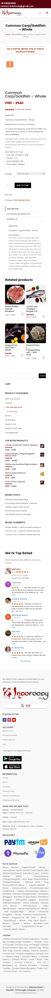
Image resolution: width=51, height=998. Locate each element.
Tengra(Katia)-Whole (32, 926)
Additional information (18, 214)
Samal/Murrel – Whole (36, 908)
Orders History (9, 740)
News (5, 782)
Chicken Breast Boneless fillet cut (26, 946)
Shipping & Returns (11, 800)
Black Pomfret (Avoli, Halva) (29, 870)
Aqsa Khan (16, 631)
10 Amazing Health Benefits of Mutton (21, 503)
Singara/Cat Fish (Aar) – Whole (29, 917)
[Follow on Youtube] (14, 720)
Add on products (12, 399)
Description (13, 209)
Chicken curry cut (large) (27, 944)
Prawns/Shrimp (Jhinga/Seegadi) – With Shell (26, 878)
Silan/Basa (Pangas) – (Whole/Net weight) (26, 898)
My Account (8, 731)
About (5, 777)
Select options (22, 314)
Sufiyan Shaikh (11, 527)
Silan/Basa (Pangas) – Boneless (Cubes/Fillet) (26, 895)
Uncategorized (11, 432)
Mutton (8, 415)
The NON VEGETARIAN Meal (16, 499)
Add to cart (22, 185)
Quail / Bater (35, 959)
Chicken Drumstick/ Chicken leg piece (21, 939)
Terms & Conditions (11, 796)
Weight (8, 174)
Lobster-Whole (19, 888)
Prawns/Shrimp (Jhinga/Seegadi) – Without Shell (26, 881)
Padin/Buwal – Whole (15, 920)
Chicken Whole (19, 959)
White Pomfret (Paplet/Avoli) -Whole (24, 867)
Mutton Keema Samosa (31, 527)
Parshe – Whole (21, 923)
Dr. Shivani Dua (18, 647)
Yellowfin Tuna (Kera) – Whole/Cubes (26, 904)
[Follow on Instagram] (9, 720)
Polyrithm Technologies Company (20, 990)
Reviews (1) (12, 219)
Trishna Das (16, 582)
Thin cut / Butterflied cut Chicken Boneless (26, 964)
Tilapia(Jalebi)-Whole (14, 929)
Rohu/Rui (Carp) (31, 873)
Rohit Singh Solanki (20, 615)
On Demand (12, 411)
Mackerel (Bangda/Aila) (24, 894)
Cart (5, 744)
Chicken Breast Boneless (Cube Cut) (29, 968)
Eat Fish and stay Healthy (16, 511)
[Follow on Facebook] (4, 720)
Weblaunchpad (35, 987)
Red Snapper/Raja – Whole (20, 911)
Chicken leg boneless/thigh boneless (26, 940)
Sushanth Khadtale (19, 599)
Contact (6, 787)
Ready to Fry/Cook (13, 428)
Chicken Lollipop (21, 950)
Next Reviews (25, 661)
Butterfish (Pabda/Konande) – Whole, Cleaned (26, 901)
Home (8, 34)
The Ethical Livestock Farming (17, 514)
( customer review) (23, 109)
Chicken (8, 403)
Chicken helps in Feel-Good (17, 507)
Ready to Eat (10, 424)
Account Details (10, 735)
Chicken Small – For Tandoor (17, 971)
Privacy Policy (9, 791)
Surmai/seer (9, 870)
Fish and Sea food (19, 34)
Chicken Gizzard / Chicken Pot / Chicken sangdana (26, 952)
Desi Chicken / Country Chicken (26, 961)
